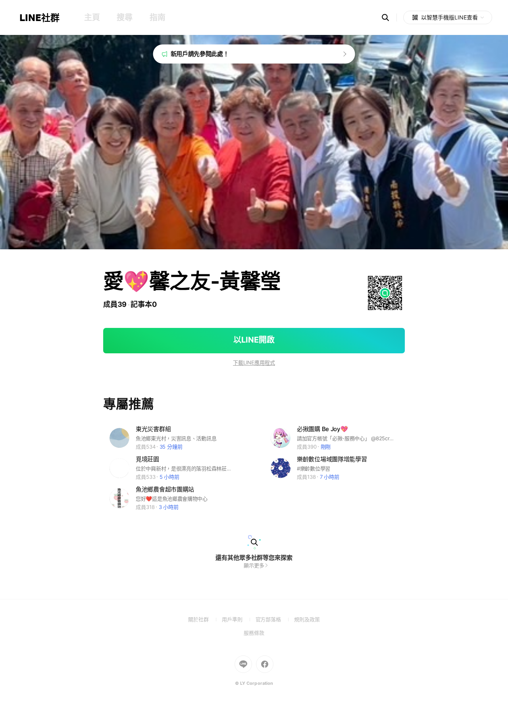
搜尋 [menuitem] (124, 17)
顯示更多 (254, 565)
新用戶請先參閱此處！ (200, 54)
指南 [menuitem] (157, 17)
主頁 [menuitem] (92, 17)
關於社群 (205, 619)
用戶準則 (239, 619)
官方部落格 (275, 619)
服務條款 (254, 633)
